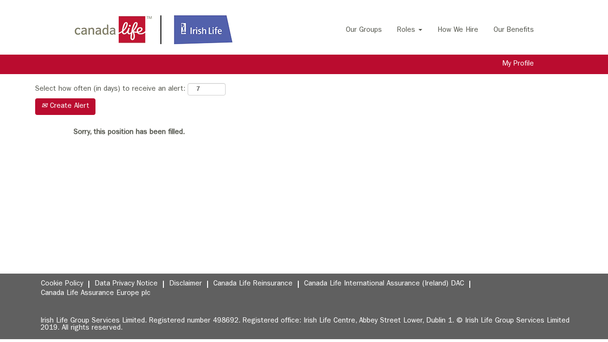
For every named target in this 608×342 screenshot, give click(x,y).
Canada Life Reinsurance (253, 284)
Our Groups (364, 30)
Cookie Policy (62, 284)
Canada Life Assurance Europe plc (96, 293)
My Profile (518, 64)
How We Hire (457, 30)
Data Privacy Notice (126, 284)
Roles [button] (407, 30)
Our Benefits (514, 30)
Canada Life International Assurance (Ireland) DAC (384, 284)
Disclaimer (185, 284)
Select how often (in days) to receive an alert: (110, 89)
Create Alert (68, 106)
